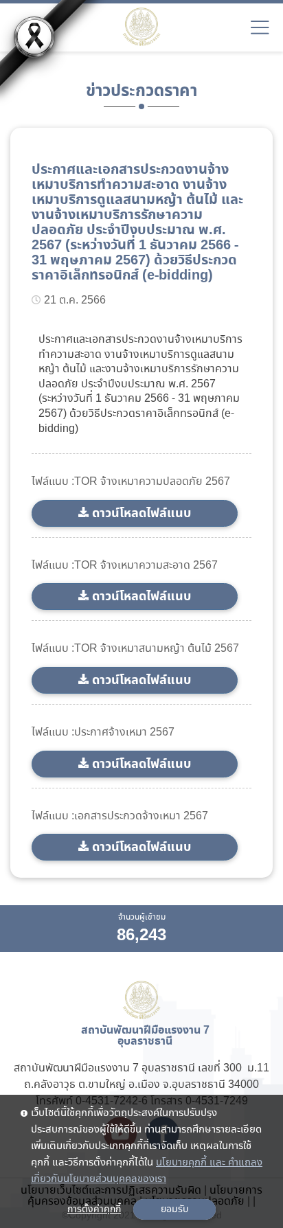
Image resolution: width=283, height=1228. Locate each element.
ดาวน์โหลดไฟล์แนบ (141, 513)
